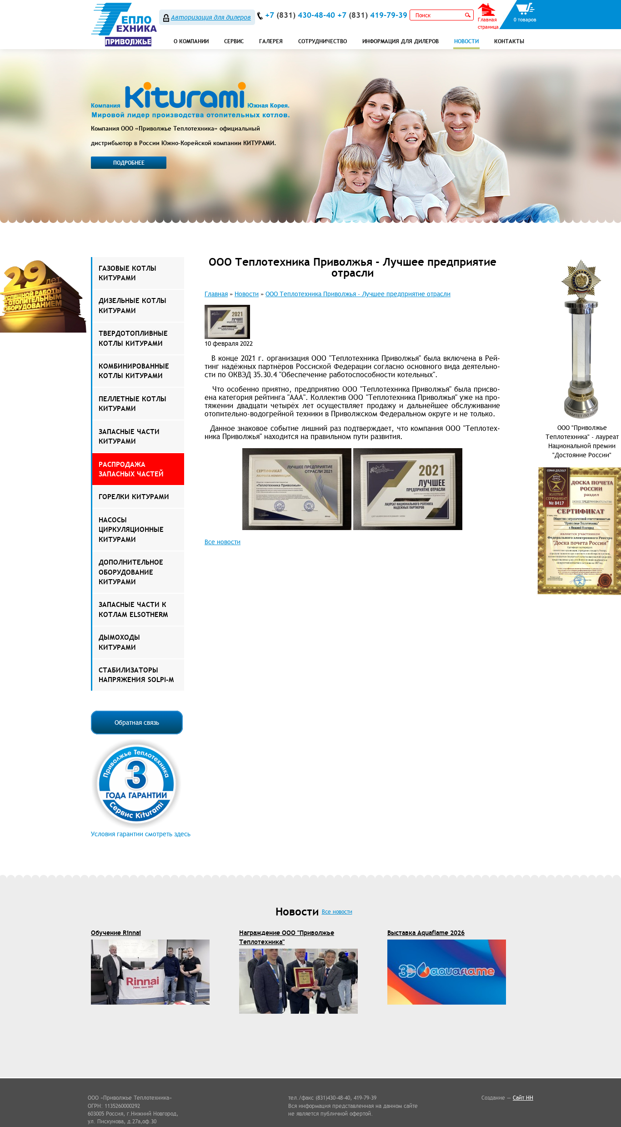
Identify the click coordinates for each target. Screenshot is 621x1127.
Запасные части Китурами (129, 436)
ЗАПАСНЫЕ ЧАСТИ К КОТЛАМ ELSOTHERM (133, 609)
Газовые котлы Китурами (127, 273)
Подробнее (129, 162)
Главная (216, 294)
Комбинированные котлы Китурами (134, 371)
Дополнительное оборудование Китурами (131, 572)
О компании (191, 41)
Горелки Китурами (134, 496)
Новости (466, 41)
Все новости (222, 542)
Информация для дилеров (400, 41)
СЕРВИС (234, 41)
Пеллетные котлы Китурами (132, 403)
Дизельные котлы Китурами (132, 305)
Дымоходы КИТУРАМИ (119, 642)
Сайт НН (523, 1097)
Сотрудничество (322, 41)
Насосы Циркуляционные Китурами (131, 529)
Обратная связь (137, 722)
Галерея (271, 41)
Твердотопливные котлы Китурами (133, 338)
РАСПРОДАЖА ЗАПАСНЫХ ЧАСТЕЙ (131, 469)
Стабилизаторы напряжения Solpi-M (136, 675)
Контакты (509, 41)
